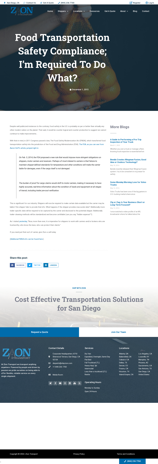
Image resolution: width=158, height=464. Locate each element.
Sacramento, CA (145, 366)
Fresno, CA (123, 368)
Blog (135, 11)
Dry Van (88, 354)
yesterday (23, 221)
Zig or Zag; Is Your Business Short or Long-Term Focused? (127, 203)
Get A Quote (110, 11)
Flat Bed (88, 360)
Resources (95, 11)
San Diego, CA (144, 371)
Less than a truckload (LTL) (96, 371)
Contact (145, 11)
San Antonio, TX (145, 368)
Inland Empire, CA (126, 374)
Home (50, 11)
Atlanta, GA (123, 354)
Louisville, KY (143, 357)
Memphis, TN (143, 360)
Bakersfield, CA (125, 357)
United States (143, 374)
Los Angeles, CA (145, 354)
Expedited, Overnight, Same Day (97, 357)
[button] (18, 265)
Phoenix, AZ (143, 363)
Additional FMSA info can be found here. (26, 239)
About (123, 11)
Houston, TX (124, 371)
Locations (77, 11)
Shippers (62, 11)
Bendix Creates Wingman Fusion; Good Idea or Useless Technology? (128, 160)
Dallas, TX (123, 363)
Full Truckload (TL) (92, 363)
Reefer (87, 374)
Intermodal (89, 368)
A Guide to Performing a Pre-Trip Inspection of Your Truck (125, 140)
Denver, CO (123, 366)
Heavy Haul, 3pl (91, 366)
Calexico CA (124, 360)
